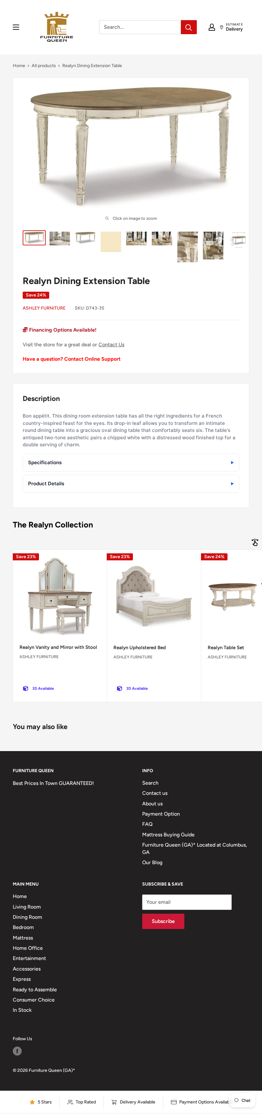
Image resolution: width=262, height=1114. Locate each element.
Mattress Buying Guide (168, 835)
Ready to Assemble (35, 990)
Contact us (154, 793)
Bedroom (23, 927)
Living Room (27, 907)
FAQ (147, 824)
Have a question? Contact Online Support (71, 359)
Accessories (27, 969)
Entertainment (29, 958)
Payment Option (161, 814)
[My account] (212, 27)
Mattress (23, 938)
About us (152, 804)
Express (22, 979)
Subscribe (163, 921)
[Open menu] (16, 27)
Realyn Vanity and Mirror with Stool (58, 647)
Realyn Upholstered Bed (139, 647)
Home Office (28, 948)
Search (150, 783)
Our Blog (152, 862)
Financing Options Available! (62, 330)
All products (44, 65)
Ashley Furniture (44, 308)
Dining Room (27, 917)
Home (19, 65)
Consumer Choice (34, 1000)
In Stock (22, 1010)
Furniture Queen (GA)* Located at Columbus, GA (194, 848)
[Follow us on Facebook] (17, 1051)
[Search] (189, 27)
